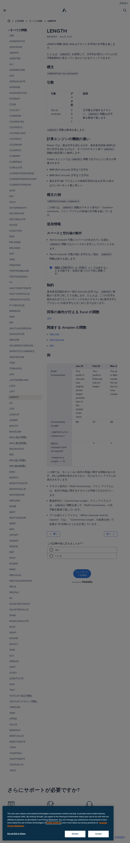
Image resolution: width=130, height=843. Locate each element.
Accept (98, 834)
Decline (75, 834)
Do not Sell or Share (16, 833)
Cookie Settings (53, 823)
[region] (58, 823)
